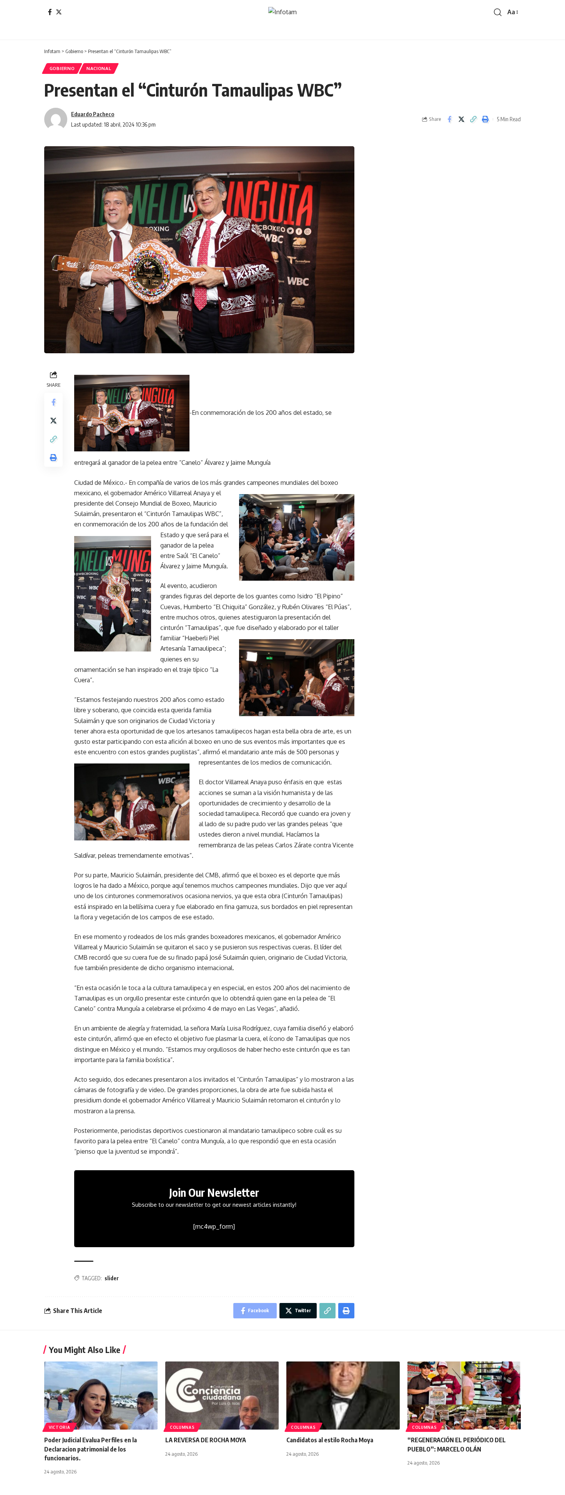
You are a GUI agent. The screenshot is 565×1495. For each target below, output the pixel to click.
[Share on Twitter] (461, 119)
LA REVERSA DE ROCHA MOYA (205, 1440)
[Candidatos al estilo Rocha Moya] (343, 1395)
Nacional (98, 68)
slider (112, 1278)
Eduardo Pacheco (92, 113)
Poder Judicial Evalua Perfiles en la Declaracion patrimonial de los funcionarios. (90, 1449)
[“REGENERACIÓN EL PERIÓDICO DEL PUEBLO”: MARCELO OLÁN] (464, 1395)
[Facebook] (50, 12)
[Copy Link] (473, 119)
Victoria (59, 1427)
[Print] (485, 119)
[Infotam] (282, 12)
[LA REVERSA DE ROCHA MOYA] (222, 1395)
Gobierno (62, 68)
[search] (498, 12)
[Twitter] (59, 12)
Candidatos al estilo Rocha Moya (329, 1440)
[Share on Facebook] (449, 119)
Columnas (182, 1427)
